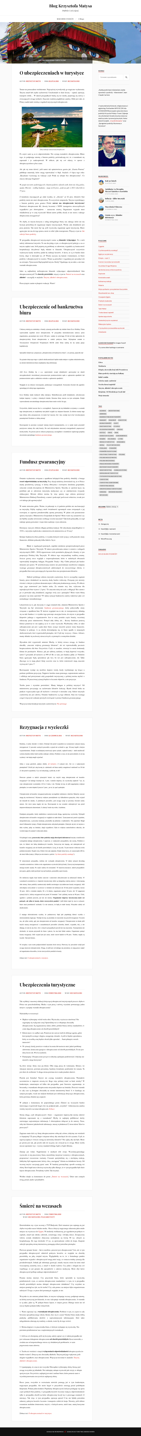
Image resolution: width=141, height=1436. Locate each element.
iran (116, 432)
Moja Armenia (103, 396)
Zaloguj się (105, 524)
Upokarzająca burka (105, 316)
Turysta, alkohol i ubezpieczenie (55, 277)
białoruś (112, 420)
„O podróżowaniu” (116, 121)
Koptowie (101, 274)
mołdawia (121, 442)
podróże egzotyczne (108, 451)
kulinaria (112, 438)
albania (103, 410)
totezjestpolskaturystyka (110, 476)
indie (110, 432)
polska (122, 454)
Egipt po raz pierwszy (105, 254)
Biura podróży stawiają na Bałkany (111, 373)
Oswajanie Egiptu (104, 297)
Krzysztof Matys (33, 81)
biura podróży (105, 423)
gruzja (120, 429)
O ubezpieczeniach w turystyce (52, 73)
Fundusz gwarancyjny (42, 462)
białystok (122, 420)
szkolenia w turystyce (109, 473)
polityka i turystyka (108, 454)
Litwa (100, 362)
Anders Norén (89, 1431)
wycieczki (104, 495)
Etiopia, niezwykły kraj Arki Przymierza (113, 370)
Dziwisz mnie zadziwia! (107, 381)
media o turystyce (107, 442)
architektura (114, 410)
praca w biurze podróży (109, 463)
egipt (116, 423)
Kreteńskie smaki (104, 277)
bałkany (103, 420)
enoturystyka (105, 426)
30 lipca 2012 (54, 321)
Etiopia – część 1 (104, 258)
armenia (103, 413)
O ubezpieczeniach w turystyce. (38, 958)
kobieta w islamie (107, 435)
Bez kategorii (74, 81)
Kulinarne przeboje (104, 281)
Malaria (101, 285)
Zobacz (52, 1109)
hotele (102, 432)
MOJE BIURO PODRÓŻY (107, 554)
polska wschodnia (107, 460)
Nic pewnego (62, 703)
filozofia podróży (107, 429)
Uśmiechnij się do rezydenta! (108, 320)
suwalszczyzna (120, 470)
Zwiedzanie (102, 332)
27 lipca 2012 (54, 470)
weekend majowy (115, 492)
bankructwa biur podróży (110, 417)
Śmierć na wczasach (73, 274)
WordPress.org (106, 539)
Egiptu (41, 1231)
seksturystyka (106, 470)
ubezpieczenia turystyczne (110, 488)
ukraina (103, 492)
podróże (113, 448)
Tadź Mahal (102, 309)
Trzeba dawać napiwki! (106, 312)
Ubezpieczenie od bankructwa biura (51, 309)
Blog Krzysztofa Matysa (70, 5)
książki (102, 438)
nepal (102, 445)
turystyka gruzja (107, 485)
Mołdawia (102, 366)
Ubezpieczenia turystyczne (47, 985)
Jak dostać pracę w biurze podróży (110, 270)
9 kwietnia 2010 (55, 993)
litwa (120, 438)
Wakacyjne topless (104, 324)
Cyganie (101, 246)
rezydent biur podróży (109, 467)
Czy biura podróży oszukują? (108, 250)
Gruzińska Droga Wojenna (107, 266)
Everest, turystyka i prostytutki (109, 262)
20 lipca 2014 (54, 81)
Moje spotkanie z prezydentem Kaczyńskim (112, 289)
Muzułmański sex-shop (106, 293)
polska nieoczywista (108, 457)
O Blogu (81, 19)
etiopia (117, 426)
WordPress (59, 1431)
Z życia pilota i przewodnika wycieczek (111, 328)
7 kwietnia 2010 (55, 1214)
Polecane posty (48, 1217)
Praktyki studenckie (105, 301)
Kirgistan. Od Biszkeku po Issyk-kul (111, 392)
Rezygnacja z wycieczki (44, 727)
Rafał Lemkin (103, 377)
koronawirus (121, 435)
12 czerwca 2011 (55, 735)
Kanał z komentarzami (110, 534)
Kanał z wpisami (108, 529)
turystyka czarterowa (109, 482)
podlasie (103, 448)
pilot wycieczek (113, 445)
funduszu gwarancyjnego (43, 435)
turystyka (104, 479)
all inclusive (52, 764)
